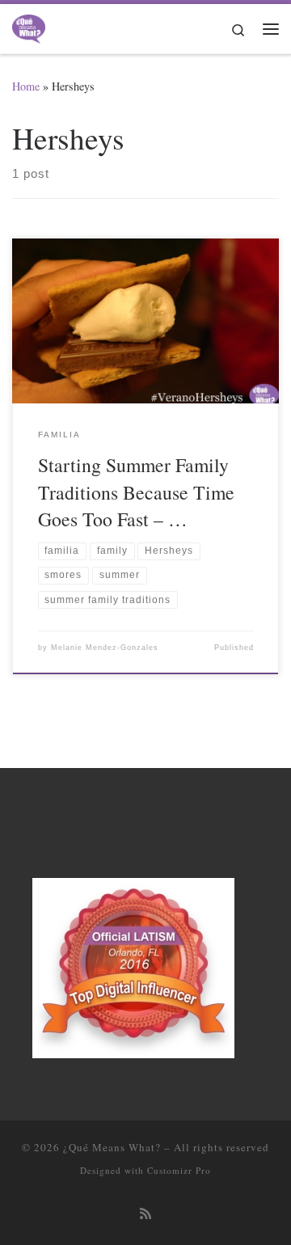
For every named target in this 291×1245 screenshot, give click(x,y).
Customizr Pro (179, 1170)
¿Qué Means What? (112, 1147)
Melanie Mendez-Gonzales (104, 648)
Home (26, 86)
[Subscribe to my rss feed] (145, 1214)
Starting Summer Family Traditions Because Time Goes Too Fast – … (136, 492)
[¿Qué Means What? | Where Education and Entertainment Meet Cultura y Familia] (28, 26)
